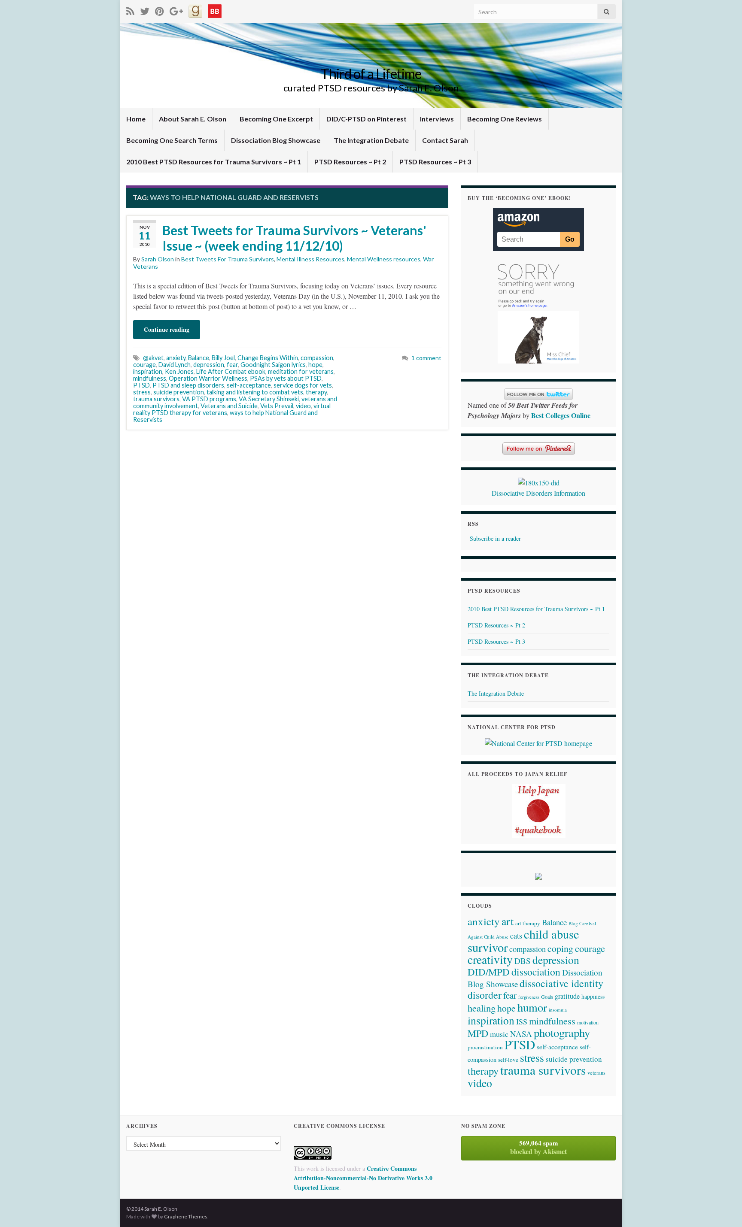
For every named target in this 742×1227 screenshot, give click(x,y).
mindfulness (149, 378)
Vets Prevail (276, 405)
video (303, 405)
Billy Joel (223, 357)
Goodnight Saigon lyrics (273, 364)
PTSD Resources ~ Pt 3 (435, 162)
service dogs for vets (303, 385)
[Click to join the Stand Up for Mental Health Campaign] (539, 481)
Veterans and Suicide (229, 405)
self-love (508, 1059)
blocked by (538, 1147)
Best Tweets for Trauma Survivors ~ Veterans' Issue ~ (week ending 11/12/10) (294, 237)
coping (560, 948)
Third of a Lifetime (371, 73)
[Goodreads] (195, 9)
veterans (596, 1072)
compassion (317, 357)
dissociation (535, 972)
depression (208, 364)
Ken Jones (179, 371)
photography (562, 1032)
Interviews (437, 119)
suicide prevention (178, 392)
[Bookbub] (215, 9)
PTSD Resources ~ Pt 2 (350, 162)
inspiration (147, 371)
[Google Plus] (176, 9)
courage (144, 364)
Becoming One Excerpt (276, 119)
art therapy (527, 923)
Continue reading (166, 329)
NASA (521, 1033)
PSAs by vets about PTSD (286, 378)
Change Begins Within (267, 357)
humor (532, 1007)
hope (315, 364)
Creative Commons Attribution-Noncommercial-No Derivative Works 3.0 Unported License (363, 1178)
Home (136, 119)
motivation (588, 1022)
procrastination (485, 1047)
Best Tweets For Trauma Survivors (227, 259)
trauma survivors (156, 399)
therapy (316, 392)
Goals (547, 996)
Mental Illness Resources (310, 259)
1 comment (426, 357)
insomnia (558, 1009)
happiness (593, 996)
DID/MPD (489, 971)
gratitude (567, 996)
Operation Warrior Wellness (208, 378)
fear (232, 364)
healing (482, 1007)
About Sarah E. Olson (192, 119)
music (499, 1034)
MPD (478, 1033)
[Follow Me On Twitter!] (144, 9)
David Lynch (174, 364)
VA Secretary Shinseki (269, 399)
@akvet (153, 357)
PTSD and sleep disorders (188, 385)
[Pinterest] (159, 9)
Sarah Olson (157, 259)
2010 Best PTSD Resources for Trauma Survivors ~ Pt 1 (213, 162)
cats (516, 935)
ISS (521, 1021)
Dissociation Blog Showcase (275, 140)
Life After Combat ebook (230, 371)
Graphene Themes (185, 1216)
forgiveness (528, 997)
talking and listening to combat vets (255, 392)
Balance (198, 357)
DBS (522, 960)
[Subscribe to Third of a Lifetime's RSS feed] (130, 9)
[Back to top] (722, 1207)
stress (142, 392)
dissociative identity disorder (535, 989)
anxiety (176, 357)
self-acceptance (249, 385)
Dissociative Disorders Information (538, 492)
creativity (490, 959)
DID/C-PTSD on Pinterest (366, 119)
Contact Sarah (445, 140)
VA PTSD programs (209, 399)
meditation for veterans (301, 371)
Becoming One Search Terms (172, 140)
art (508, 921)
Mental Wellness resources (383, 259)
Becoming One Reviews (504, 119)
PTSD (141, 385)
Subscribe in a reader (495, 538)
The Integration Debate (371, 140)
